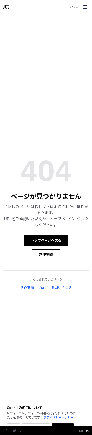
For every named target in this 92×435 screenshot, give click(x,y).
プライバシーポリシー (58, 417)
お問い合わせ (61, 287)
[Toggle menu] (85, 7)
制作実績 (46, 254)
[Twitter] (14, 430)
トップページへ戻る (46, 240)
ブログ (42, 287)
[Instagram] (20, 430)
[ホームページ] (5, 431)
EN (71, 7)
